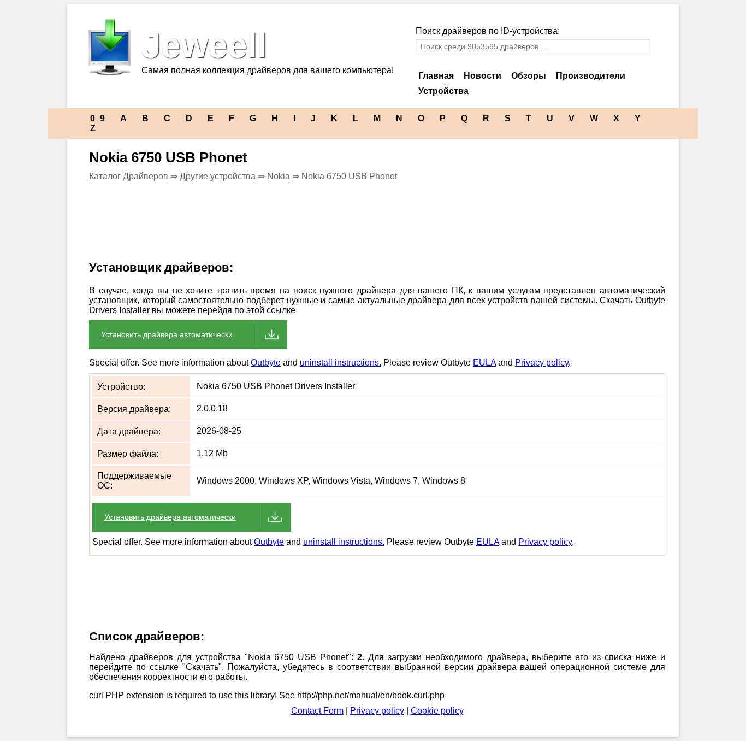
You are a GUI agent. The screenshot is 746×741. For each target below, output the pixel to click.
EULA (484, 362)
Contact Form (317, 710)
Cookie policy (437, 710)
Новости (482, 75)
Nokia (278, 176)
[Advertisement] (277, 227)
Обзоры (528, 75)
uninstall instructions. (340, 362)
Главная (436, 75)
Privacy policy (542, 362)
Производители (590, 75)
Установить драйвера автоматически (167, 334)
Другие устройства (218, 176)
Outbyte (266, 362)
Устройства (443, 91)
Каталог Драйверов (128, 176)
